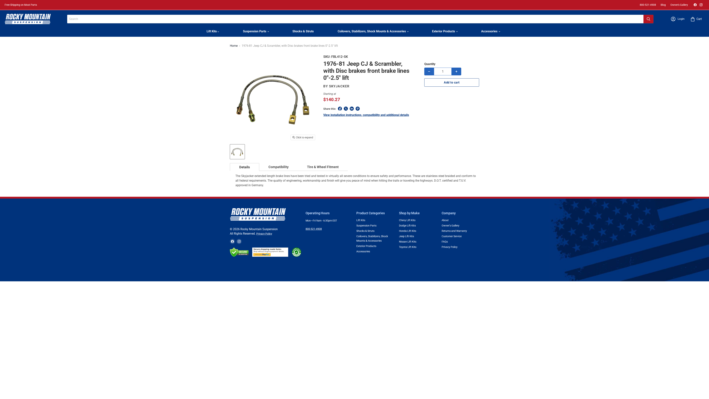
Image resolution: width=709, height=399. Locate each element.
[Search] (648, 19)
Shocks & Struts (303, 31)
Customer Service (452, 236)
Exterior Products (444, 31)
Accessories (489, 31)
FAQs (445, 241)
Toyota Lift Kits (407, 246)
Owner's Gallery (679, 4)
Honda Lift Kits (407, 230)
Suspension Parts (255, 31)
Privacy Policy (264, 233)
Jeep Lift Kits (406, 236)
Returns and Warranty (454, 230)
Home (234, 45)
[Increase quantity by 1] (456, 71)
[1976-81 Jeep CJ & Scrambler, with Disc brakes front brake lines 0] (237, 151)
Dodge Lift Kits (407, 225)
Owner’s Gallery (450, 225)
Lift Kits (212, 31)
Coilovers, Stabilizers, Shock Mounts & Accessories (372, 31)
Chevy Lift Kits (407, 220)
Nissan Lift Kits (407, 241)
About (445, 220)
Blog (663, 4)
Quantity (429, 64)
